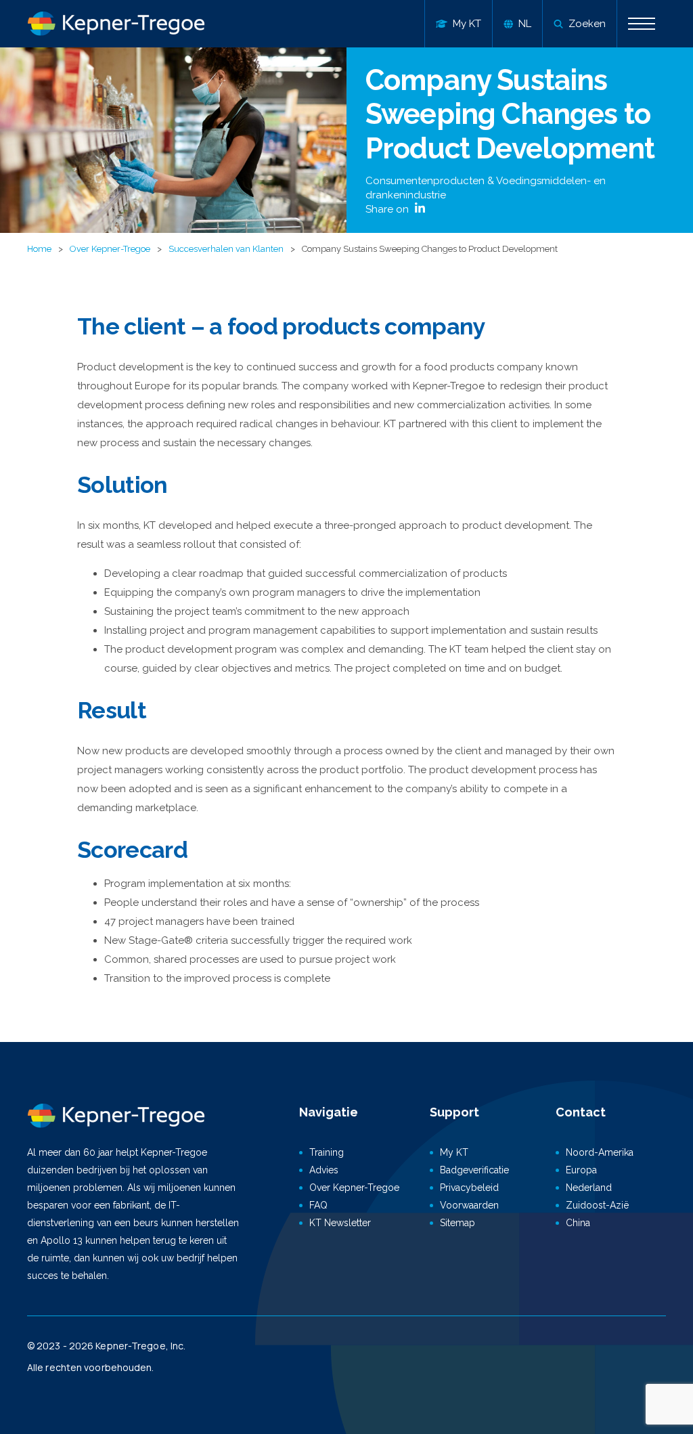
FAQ (318, 1205)
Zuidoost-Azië (597, 1205)
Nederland (589, 1187)
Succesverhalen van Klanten (226, 249)
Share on (388, 209)
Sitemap (457, 1222)
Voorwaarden (469, 1205)
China (578, 1222)
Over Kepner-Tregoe (110, 249)
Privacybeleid (469, 1187)
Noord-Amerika (599, 1152)
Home (39, 249)
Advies (323, 1170)
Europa (581, 1170)
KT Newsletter (340, 1222)
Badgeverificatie (474, 1170)
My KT (454, 1152)
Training (326, 1152)
